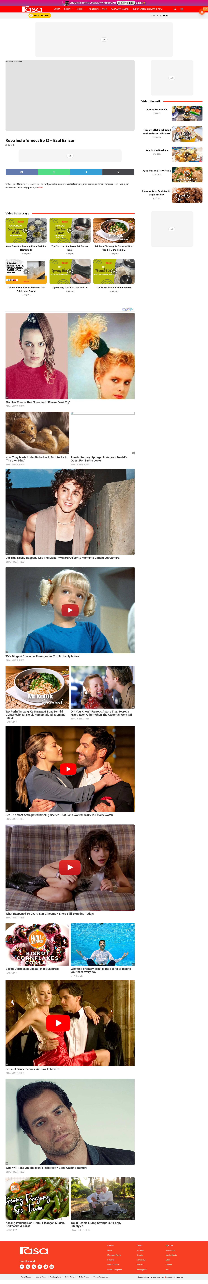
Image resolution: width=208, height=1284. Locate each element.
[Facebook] (151, 15)
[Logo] (32, 9)
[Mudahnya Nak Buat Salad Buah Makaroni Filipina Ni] (187, 134)
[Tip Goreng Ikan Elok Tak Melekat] (70, 271)
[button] (174, 9)
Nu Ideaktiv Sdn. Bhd (158, 1277)
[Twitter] (157, 15)
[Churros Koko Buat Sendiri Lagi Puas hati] (187, 195)
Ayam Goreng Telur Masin (156, 170)
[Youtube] (164, 15)
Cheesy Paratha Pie (157, 109)
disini (40, 187)
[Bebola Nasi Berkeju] (187, 154)
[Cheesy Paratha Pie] (187, 113)
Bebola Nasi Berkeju (156, 150)
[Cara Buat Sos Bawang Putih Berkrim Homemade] (26, 230)
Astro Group (179, 1277)
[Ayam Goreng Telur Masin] (187, 174)
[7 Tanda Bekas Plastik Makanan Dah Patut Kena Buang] (26, 271)
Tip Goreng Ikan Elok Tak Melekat (70, 287)
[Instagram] (154, 15)
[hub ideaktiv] (182, 8)
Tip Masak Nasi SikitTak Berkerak (114, 287)
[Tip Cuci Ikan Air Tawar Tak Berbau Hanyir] (70, 230)
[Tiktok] (160, 15)
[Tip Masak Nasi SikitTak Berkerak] (114, 271)
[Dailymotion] (167, 15)
